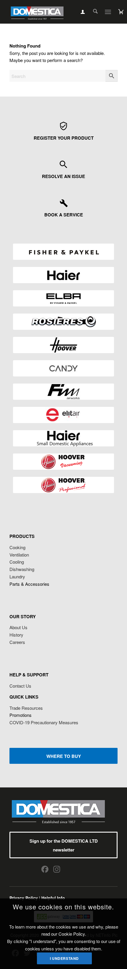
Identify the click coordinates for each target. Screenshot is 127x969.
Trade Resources (26, 708)
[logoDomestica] (36, 12)
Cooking (17, 547)
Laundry (17, 576)
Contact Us (20, 686)
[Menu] (108, 12)
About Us (18, 627)
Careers (17, 642)
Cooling (16, 562)
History (16, 635)
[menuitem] (92, 12)
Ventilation (19, 555)
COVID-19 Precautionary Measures (43, 722)
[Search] (92, 12)
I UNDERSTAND (64, 958)
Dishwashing (21, 569)
